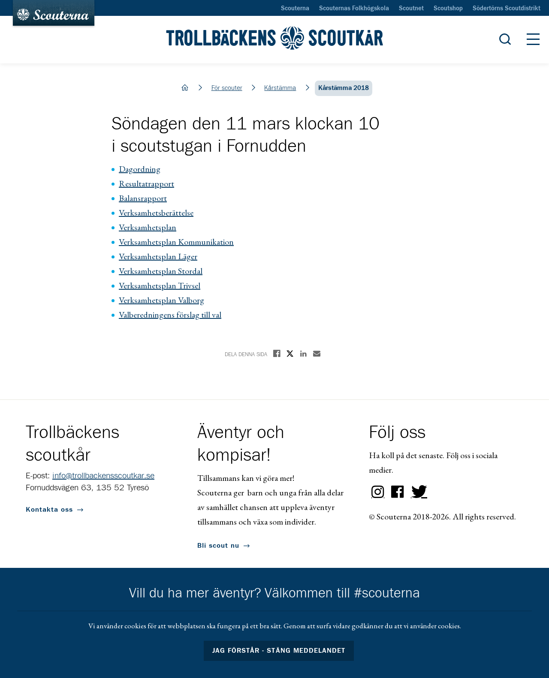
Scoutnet (411, 9)
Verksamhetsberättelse (156, 212)
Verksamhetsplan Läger (158, 256)
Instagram (378, 492)
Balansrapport (143, 198)
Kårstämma (280, 88)
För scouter (226, 88)
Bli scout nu (218, 545)
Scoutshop (448, 9)
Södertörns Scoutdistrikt (506, 9)
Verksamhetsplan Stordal (160, 270)
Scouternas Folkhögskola (354, 9)
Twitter (417, 492)
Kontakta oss (49, 509)
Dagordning (139, 168)
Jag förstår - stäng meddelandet (278, 650)
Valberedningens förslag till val (170, 314)
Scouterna (295, 9)
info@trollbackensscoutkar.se (103, 475)
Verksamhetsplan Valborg (161, 300)
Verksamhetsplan (147, 227)
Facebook (398, 492)
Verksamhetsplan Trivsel (159, 285)
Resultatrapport (146, 183)
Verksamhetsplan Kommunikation (176, 241)
